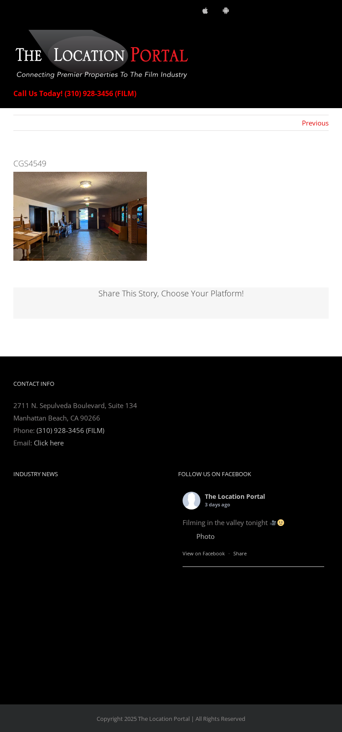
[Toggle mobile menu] (325, 34)
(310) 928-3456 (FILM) (70, 430)
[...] (128, 645)
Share (240, 553)
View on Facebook (204, 553)
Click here (49, 442)
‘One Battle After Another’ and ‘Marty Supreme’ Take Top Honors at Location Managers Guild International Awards (84, 504)
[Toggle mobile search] (309, 34)
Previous (315, 122)
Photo (205, 536)
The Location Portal (235, 496)
